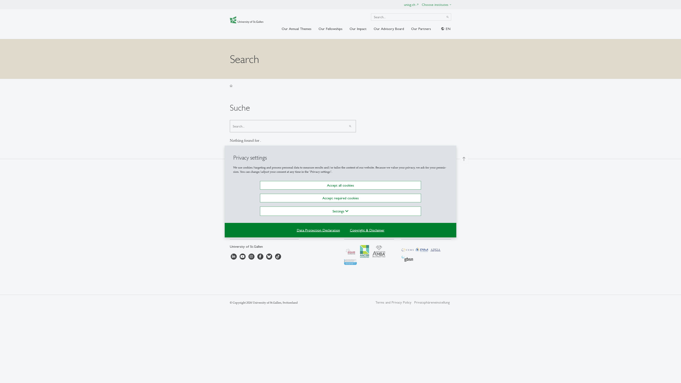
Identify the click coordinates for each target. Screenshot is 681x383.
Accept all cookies (340, 185)
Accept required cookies (340, 198)
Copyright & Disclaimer (367, 230)
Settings (339, 211)
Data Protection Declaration (318, 230)
